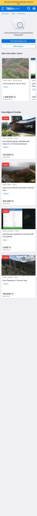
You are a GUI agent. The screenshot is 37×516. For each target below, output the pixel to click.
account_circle (33, 8)
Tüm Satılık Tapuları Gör (18, 41)
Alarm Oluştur (18, 46)
